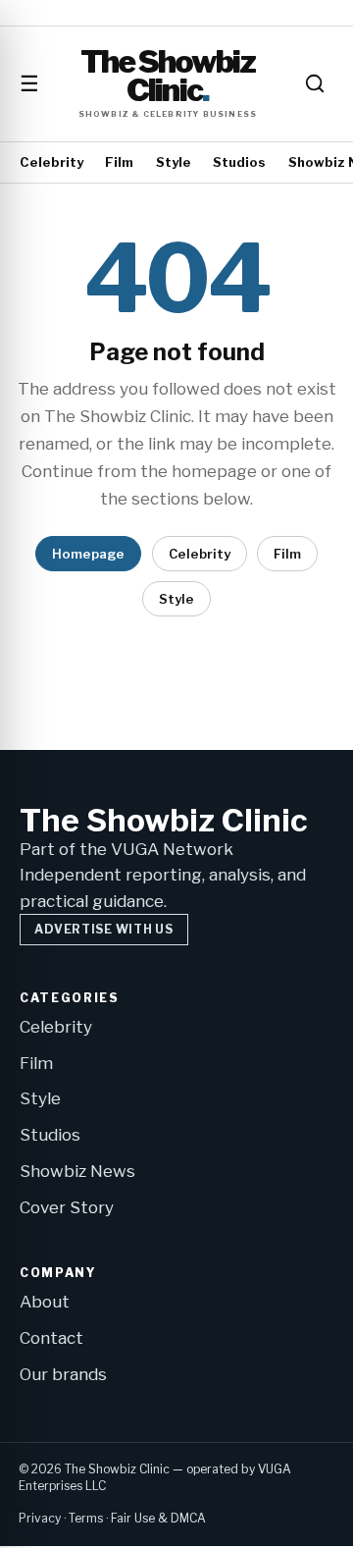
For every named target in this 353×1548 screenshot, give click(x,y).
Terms (86, 1518)
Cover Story (67, 1207)
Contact (51, 1338)
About (45, 1301)
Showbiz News (77, 1171)
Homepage (88, 553)
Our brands (63, 1374)
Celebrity (51, 162)
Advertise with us (103, 929)
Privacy (40, 1518)
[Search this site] (314, 83)
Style (173, 162)
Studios (239, 162)
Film (119, 162)
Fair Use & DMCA (158, 1518)
